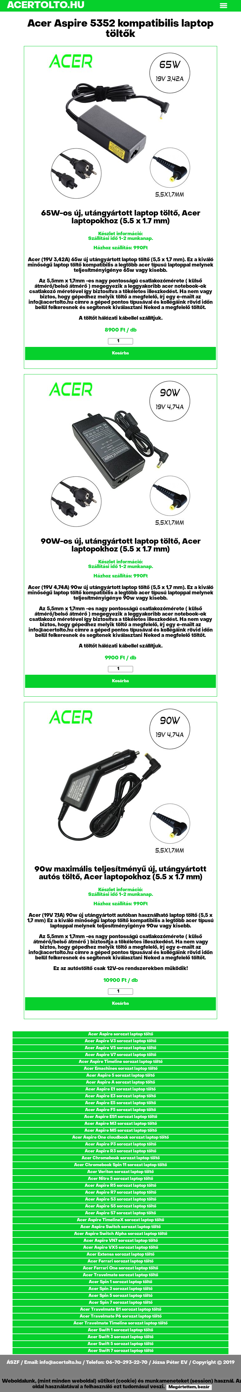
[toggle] (223, 6)
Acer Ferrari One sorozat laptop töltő (120, 1268)
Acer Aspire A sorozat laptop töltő (120, 1082)
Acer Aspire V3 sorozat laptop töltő (120, 1041)
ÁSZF (14, 1362)
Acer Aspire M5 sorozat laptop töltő (120, 1131)
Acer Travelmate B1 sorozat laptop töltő (120, 1310)
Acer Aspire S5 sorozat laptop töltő (120, 1206)
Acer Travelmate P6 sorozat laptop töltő (121, 1316)
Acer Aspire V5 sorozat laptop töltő (120, 1048)
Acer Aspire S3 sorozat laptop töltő (120, 1199)
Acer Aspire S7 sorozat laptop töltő (120, 1213)
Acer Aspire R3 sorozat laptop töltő (120, 1151)
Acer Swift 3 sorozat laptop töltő (120, 1337)
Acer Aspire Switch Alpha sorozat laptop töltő (120, 1234)
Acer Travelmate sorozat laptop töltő (120, 1275)
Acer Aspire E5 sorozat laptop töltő (120, 1103)
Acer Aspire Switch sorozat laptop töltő (120, 1227)
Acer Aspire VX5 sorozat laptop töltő (120, 1248)
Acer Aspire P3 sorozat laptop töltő (120, 1144)
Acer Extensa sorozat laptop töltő (120, 1254)
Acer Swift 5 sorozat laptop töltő (120, 1344)
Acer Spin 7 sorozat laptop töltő (121, 1303)
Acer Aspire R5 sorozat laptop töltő (120, 1186)
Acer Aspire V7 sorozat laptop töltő (120, 1055)
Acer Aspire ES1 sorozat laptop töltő (120, 1117)
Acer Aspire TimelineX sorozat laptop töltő (120, 1220)
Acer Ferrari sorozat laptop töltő (120, 1261)
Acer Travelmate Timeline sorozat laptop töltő (120, 1323)
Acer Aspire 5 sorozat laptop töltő (120, 1076)
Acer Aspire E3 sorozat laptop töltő (120, 1096)
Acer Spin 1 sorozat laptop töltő (120, 1282)
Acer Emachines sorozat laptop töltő (121, 1069)
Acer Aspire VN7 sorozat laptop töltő (120, 1241)
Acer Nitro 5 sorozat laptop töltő (120, 1179)
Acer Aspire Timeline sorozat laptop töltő (121, 1062)
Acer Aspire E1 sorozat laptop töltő (120, 1089)
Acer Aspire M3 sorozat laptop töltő (120, 1124)
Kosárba (120, 353)
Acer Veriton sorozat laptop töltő (120, 1172)
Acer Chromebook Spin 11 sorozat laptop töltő (120, 1165)
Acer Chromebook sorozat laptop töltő (121, 1158)
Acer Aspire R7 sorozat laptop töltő (120, 1193)
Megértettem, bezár (189, 1387)
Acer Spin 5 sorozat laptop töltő (120, 1296)
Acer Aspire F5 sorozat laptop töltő (120, 1110)
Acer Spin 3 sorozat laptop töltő (120, 1289)
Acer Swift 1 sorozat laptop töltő (120, 1330)
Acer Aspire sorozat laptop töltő (120, 1034)
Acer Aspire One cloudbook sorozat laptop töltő (120, 1137)
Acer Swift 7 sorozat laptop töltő (120, 1351)
